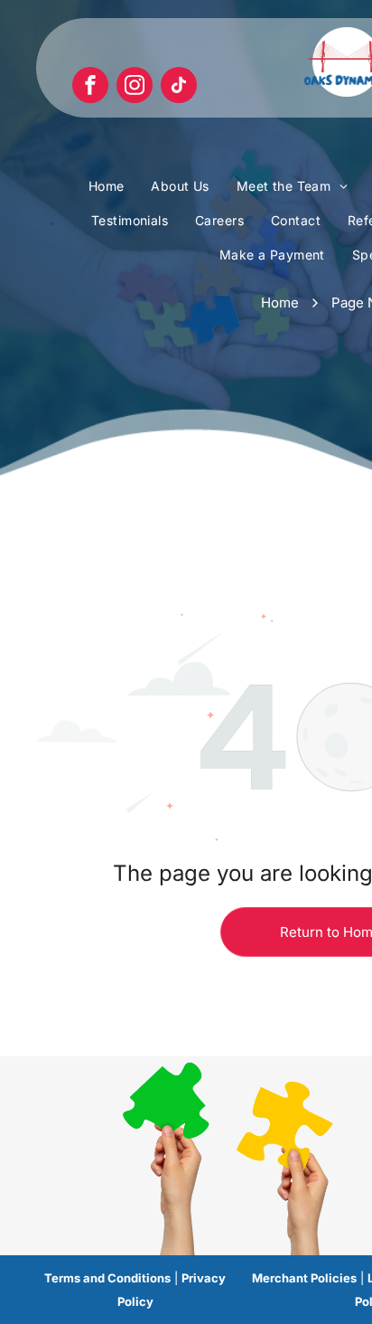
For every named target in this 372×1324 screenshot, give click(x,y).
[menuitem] (106, 187)
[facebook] (90, 87)
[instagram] (134, 87)
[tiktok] (179, 87)
